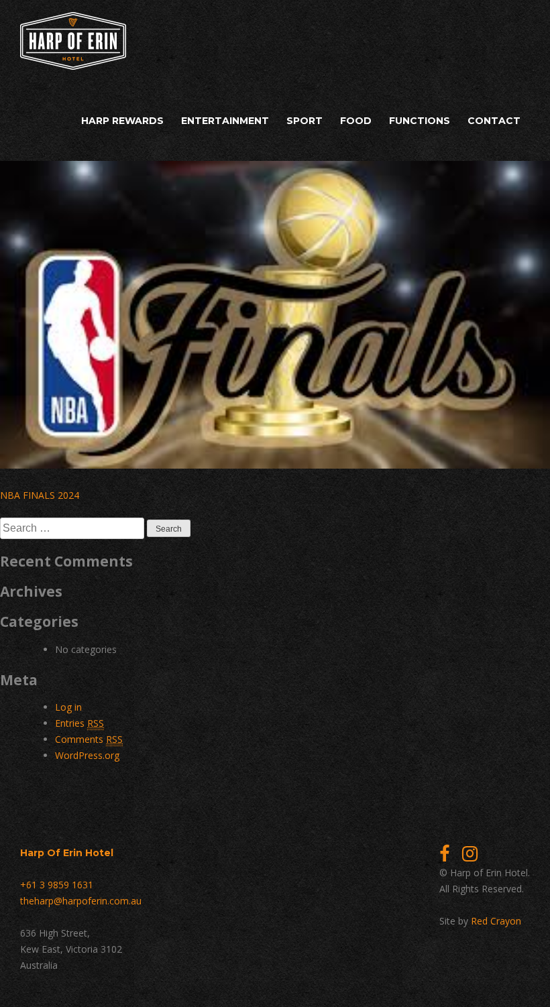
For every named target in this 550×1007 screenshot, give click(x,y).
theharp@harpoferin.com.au (81, 900)
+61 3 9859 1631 (56, 884)
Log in (68, 707)
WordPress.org (87, 755)
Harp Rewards (122, 121)
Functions (419, 121)
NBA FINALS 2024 (39, 495)
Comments (89, 739)
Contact (494, 121)
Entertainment (225, 121)
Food (356, 121)
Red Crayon (496, 920)
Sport (304, 121)
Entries (79, 723)
